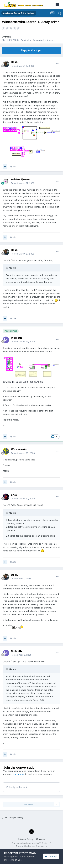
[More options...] (57, 64)
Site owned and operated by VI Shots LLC (31, 843)
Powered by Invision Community (31, 846)
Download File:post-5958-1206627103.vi (23, 382)
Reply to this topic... (19, 787)
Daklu (8, 36)
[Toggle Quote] (7, 267)
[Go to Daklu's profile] (6, 64)
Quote (13, 166)
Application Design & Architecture (38, 40)
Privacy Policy (25, 839)
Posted (22, 66)
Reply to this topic (31, 50)
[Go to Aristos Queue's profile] (6, 181)
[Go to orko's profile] (6, 497)
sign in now (19, 774)
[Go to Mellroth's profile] (6, 340)
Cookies (40, 839)
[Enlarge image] (56, 300)
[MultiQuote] (5, 166)
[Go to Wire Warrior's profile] (6, 451)
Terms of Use (15, 859)
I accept (52, 856)
